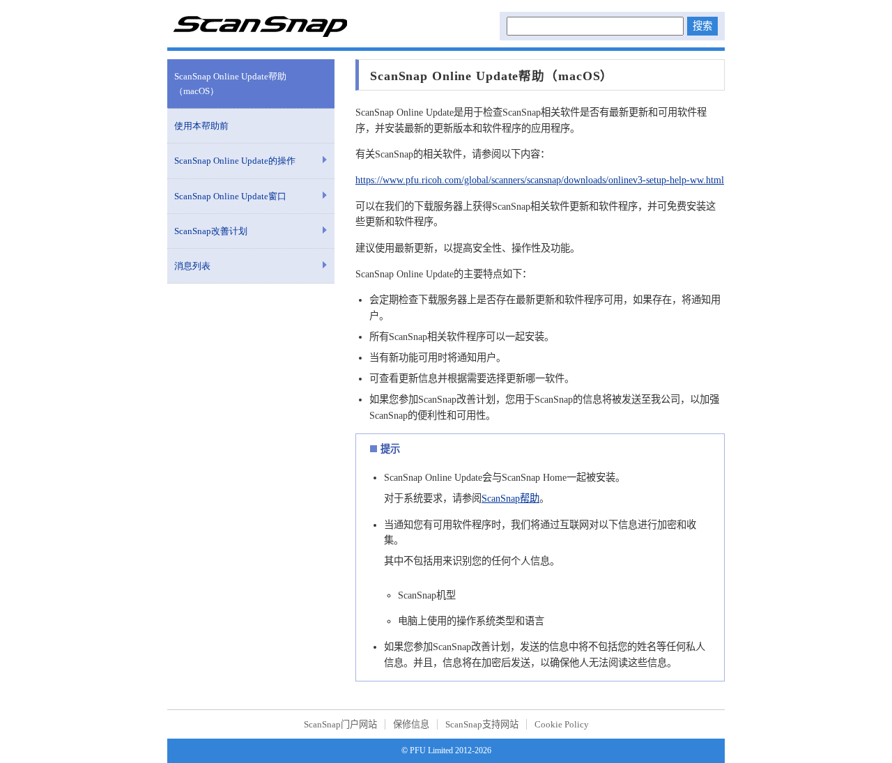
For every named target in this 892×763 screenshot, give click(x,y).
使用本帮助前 (201, 126)
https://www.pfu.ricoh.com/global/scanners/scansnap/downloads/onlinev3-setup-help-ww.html (539, 179)
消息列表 (192, 266)
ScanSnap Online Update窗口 (230, 196)
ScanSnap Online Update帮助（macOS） (230, 83)
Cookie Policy (562, 724)
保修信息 (411, 724)
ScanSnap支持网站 (481, 724)
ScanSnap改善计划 (210, 231)
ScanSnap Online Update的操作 (234, 160)
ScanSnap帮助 (510, 498)
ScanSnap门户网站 (340, 724)
